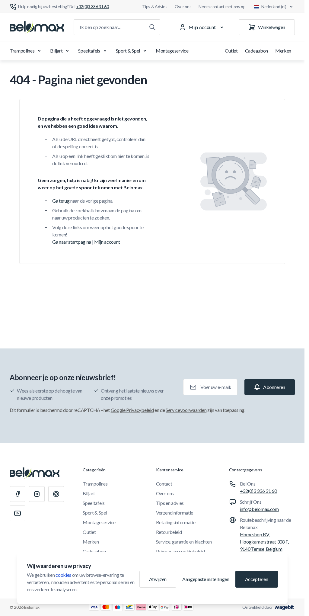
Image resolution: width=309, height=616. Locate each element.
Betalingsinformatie (176, 522)
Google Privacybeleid (132, 410)
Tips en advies (170, 503)
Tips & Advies (154, 6)
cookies (63, 575)
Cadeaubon (256, 50)
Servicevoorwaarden (186, 410)
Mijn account (107, 242)
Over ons (183, 6)
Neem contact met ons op (222, 6)
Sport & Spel (128, 50)
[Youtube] (17, 513)
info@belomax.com (259, 509)
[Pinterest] (56, 494)
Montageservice (172, 50)
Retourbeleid (169, 532)
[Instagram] (37, 494)
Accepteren (256, 579)
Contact (164, 483)
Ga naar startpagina (71, 242)
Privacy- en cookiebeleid (180, 551)
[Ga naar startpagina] (37, 27)
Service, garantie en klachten (184, 541)
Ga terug (60, 201)
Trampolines (22, 50)
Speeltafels (89, 50)
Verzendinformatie (174, 512)
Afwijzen (158, 579)
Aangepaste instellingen (205, 579)
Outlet (231, 50)
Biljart (56, 50)
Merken (283, 50)
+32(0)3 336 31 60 (258, 491)
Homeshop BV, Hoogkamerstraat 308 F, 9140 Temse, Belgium (264, 541)
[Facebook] (17, 494)
